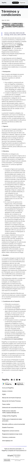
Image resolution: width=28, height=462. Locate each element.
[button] (24, 6)
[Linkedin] (17, 380)
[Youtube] (19, 380)
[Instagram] (14, 380)
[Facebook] (12, 380)
